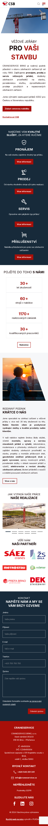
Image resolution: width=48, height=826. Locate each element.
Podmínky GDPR (24, 790)
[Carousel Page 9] (27, 533)
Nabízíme (24, 345)
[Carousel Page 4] (27, 531)
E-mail (5, 642)
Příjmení (6, 627)
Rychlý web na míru (15, 819)
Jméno (5, 612)
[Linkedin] (22, 804)
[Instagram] (31, 804)
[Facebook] (14, 804)
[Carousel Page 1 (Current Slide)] (8, 531)
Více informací (24, 161)
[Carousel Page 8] (20, 533)
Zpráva (6, 671)
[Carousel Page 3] (20, 531)
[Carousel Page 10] (33, 533)
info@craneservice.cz (26, 777)
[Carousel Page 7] (14, 533)
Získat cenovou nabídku (17, 108)
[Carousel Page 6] (40, 531)
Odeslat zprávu (36, 711)
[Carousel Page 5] (33, 531)
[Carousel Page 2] (14, 531)
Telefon (6, 657)
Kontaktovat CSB (11, 117)
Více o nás (10, 481)
